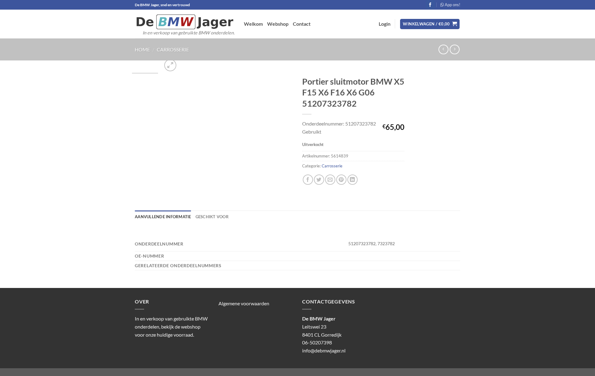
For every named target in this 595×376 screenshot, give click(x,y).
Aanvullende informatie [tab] (163, 216)
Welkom (253, 24)
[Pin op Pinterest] (341, 180)
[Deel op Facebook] (308, 180)
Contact (302, 24)
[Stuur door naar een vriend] (330, 180)
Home (142, 49)
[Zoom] (170, 65)
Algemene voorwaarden (243, 303)
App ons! (452, 4)
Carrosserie (173, 49)
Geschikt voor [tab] (212, 216)
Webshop (278, 24)
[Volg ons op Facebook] (430, 4)
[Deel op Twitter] (319, 180)
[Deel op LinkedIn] (352, 180)
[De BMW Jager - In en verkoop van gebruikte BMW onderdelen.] (185, 22)
